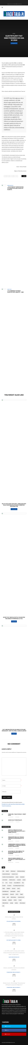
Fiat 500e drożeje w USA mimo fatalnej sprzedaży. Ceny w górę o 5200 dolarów (14, 730)
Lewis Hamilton (5, 894)
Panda (4, 897)
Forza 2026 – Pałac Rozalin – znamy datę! (17, 815)
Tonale (20, 900)
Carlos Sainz (5, 879)
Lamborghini (12, 891)
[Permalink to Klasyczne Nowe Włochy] (14, 960)
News (14, 33)
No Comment (17, 848)
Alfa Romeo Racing (21, 871)
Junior (18, 888)
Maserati (12, 894)
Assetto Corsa (14, 874)
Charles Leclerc (12, 879)
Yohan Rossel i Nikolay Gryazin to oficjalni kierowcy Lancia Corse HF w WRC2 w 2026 (16, 972)
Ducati (24, 879)
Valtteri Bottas (5, 902)
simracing (4, 900)
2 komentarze (18, 821)
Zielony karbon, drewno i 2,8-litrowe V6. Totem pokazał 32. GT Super (16, 859)
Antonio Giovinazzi (6, 874)
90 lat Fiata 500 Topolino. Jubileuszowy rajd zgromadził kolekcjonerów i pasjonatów (14, 505)
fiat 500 (11, 176)
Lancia (18, 891)
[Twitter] (24, 7)
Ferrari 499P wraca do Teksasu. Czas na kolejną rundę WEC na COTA (16, 838)
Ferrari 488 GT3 (17, 882)
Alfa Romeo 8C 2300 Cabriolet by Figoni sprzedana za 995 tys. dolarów (16, 852)
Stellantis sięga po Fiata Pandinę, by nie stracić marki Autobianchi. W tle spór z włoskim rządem (16, 921)
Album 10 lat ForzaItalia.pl (15, 820)
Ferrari (10, 882)
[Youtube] (26, 7)
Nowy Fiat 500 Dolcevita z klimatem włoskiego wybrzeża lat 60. (14, 618)
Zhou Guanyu (22, 902)
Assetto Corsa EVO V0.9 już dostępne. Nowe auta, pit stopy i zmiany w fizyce (16, 831)
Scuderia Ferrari (21, 897)
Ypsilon (16, 902)
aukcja (17, 876)
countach (19, 879)
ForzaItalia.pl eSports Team (18, 885)
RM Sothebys (13, 897)
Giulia (4, 888)
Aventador (22, 876)
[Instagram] (21, 7)
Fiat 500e (16, 176)
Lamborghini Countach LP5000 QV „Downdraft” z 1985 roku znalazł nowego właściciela (17, 845)
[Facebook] (17, 7)
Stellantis (10, 900)
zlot (3, 905)
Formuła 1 (9, 885)
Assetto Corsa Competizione (8, 876)
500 (5, 176)
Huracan (13, 888)
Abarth (7, 871)
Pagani (21, 894)
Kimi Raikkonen (5, 891)
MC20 (17, 894)
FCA (6, 882)
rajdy (8, 897)
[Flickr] (19, 7)
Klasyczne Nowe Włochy (14, 957)
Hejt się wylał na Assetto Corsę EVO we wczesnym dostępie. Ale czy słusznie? (16, 940)
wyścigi (11, 902)
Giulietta (8, 888)
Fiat (23, 882)
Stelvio (15, 900)
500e (8, 176)
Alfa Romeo (13, 871)
